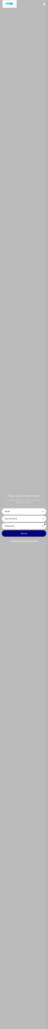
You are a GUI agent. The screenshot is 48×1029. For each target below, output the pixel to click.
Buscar (24, 533)
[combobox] (24, 526)
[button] (44, 4)
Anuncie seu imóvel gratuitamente (24, 541)
